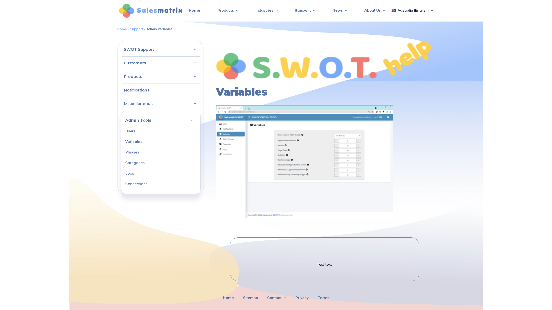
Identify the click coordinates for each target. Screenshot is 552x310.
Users (130, 131)
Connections (136, 184)
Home (194, 10)
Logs (129, 173)
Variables (133, 142)
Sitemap (250, 298)
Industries (264, 10)
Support (303, 10)
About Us (372, 10)
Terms (323, 298)
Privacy (302, 298)
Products (226, 10)
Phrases (132, 152)
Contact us (277, 298)
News (337, 10)
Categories (135, 163)
